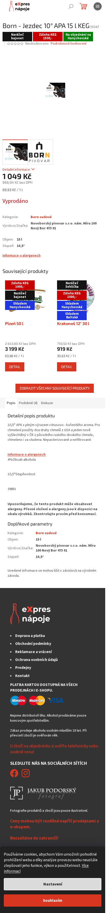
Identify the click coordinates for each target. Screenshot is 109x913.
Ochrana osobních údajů (36, 659)
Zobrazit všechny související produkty (55, 388)
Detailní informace (16, 169)
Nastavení (52, 884)
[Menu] (98, 6)
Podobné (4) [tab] (28, 403)
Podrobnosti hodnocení (68, 43)
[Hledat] (71, 6)
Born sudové (41, 217)
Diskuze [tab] (47, 403)
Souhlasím (52, 900)
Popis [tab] (11, 403)
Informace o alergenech (22, 255)
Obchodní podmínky (33, 643)
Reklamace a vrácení (33, 652)
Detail (14, 367)
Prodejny (23, 667)
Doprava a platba (30, 636)
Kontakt (22, 676)
